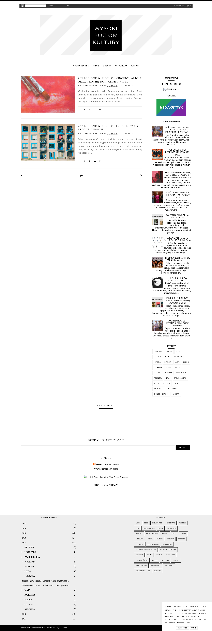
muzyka (177, 367)
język (177, 362)
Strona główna (81, 66)
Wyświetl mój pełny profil (106, 469)
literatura (158, 367)
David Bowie (158, 351)
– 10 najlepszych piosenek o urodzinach (177, 129)
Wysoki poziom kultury (107, 464)
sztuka (156, 383)
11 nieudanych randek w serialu (177, 259)
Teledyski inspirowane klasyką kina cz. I (177, 279)
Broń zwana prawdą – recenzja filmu (177, 195)
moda (168, 367)
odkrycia (170, 539)
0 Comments (127, 86)
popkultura (167, 544)
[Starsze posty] (141, 175)
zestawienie (172, 389)
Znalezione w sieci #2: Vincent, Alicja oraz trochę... (45, 581)
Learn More (182, 628)
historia (157, 362)
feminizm (157, 357)
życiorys (176, 394)
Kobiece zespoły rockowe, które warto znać (177, 152)
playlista (168, 373)
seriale (159, 555)
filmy (160, 528)
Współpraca (121, 66)
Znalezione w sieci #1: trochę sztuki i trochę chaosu (110, 127)
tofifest (177, 383)
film (167, 357)
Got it (193, 628)
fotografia (177, 357)
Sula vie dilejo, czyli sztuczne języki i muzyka (177, 239)
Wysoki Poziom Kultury (47, 628)
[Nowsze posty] (22, 175)
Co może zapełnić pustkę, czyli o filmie (177, 173)
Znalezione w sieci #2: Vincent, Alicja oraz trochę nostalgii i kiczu (110, 79)
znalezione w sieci (161, 394)
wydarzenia (158, 389)
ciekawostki (157, 523)
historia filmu (152, 533)
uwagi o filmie (141, 565)
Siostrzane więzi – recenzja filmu (177, 323)
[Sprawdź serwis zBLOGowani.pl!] (171, 89)
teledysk (166, 383)
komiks (186, 362)
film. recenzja (149, 528)
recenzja (158, 378)
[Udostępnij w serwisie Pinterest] (100, 110)
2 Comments (127, 134)
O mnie (95, 66)
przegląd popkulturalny (146, 549)
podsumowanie (182, 373)
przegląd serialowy (168, 549)
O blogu (107, 66)
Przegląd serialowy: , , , (177, 300)
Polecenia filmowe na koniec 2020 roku (177, 216)
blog (178, 351)
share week (170, 555)
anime (169, 351)
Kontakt (135, 66)
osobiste (157, 373)
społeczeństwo (180, 378)
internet (167, 362)
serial (168, 378)
